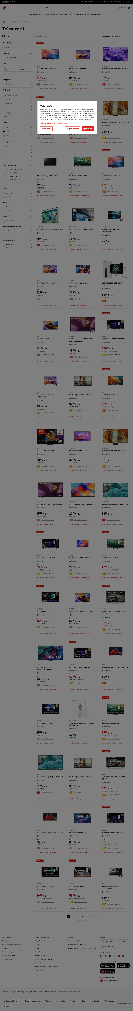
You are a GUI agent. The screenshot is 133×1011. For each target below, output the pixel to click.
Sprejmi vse (88, 129)
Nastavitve (46, 129)
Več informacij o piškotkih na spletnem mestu (54, 123)
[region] (67, 117)
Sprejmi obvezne (72, 129)
